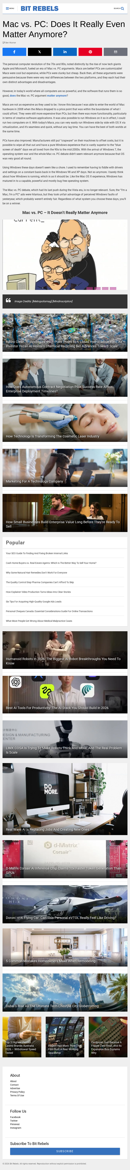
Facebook (15, 1117)
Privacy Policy (17, 1092)
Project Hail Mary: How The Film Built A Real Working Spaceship (64, 1049)
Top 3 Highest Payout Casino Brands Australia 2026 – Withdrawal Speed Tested (20, 1047)
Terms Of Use (17, 1095)
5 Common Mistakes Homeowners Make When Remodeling (50, 961)
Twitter (14, 1120)
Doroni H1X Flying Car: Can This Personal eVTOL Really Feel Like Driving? (61, 918)
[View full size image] (65, 255)
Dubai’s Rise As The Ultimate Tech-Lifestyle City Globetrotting (52, 1006)
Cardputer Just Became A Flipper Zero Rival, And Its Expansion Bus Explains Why (106, 1047)
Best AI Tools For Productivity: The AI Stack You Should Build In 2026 (57, 708)
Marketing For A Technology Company (34, 481)
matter (51, 95)
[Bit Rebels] (38, 11)
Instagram (15, 1127)
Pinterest (15, 1124)
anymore (61, 95)
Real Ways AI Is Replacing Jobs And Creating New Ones (47, 829)
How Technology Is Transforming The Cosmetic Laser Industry (52, 436)
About (13, 1081)
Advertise (15, 1088)
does (13, 95)
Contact (14, 1084)
